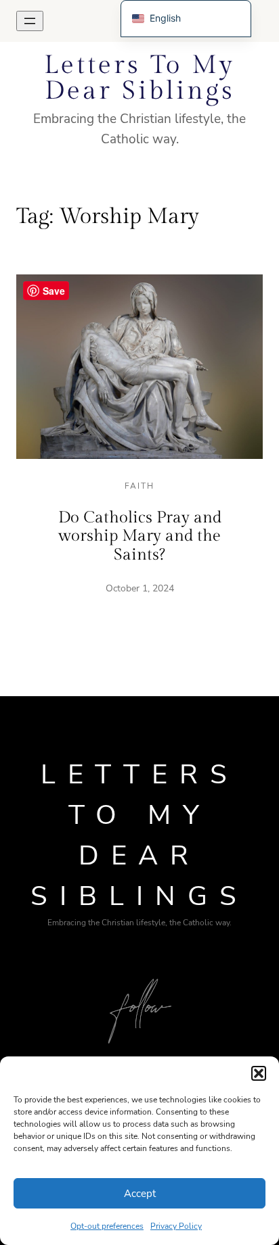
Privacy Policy (176, 1226)
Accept (140, 1193)
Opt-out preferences (107, 1226)
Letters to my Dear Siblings (139, 78)
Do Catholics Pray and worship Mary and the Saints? (139, 536)
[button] (258, 1073)
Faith (139, 486)
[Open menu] (29, 21)
